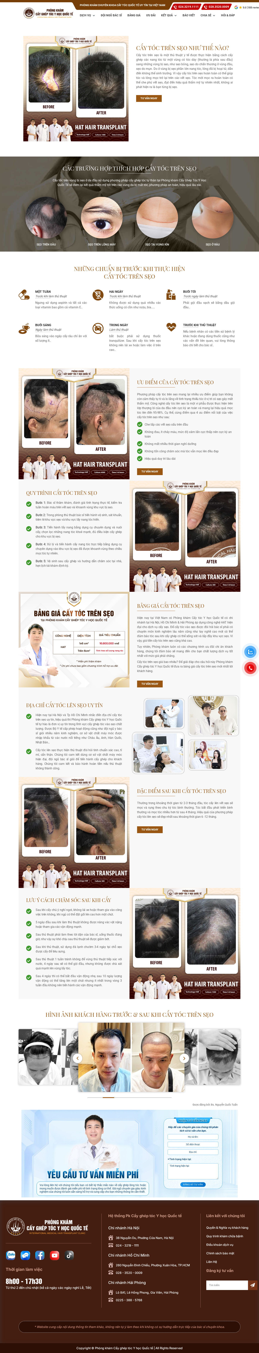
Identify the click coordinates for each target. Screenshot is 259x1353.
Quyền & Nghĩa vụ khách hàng (227, 1227)
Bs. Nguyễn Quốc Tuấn (224, 1104)
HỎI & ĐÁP (228, 15)
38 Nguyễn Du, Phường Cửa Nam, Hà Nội (145, 1238)
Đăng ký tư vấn (193, 1184)
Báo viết (189, 15)
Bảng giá (133, 15)
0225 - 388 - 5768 (129, 1300)
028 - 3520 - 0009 (129, 1273)
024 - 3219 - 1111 (127, 1245)
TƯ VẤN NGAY (148, 98)
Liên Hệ (211, 1262)
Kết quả (167, 15)
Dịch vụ (86, 15)
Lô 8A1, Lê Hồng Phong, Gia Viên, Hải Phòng (147, 1292)
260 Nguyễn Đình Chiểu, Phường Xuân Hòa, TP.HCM (153, 1265)
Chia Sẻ (206, 15)
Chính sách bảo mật (220, 1253)
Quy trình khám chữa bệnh (224, 1236)
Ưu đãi (150, 15)
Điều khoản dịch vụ (219, 1245)
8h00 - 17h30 (24, 1281)
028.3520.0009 (219, 7)
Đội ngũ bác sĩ (111, 15)
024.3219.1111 (188, 7)
